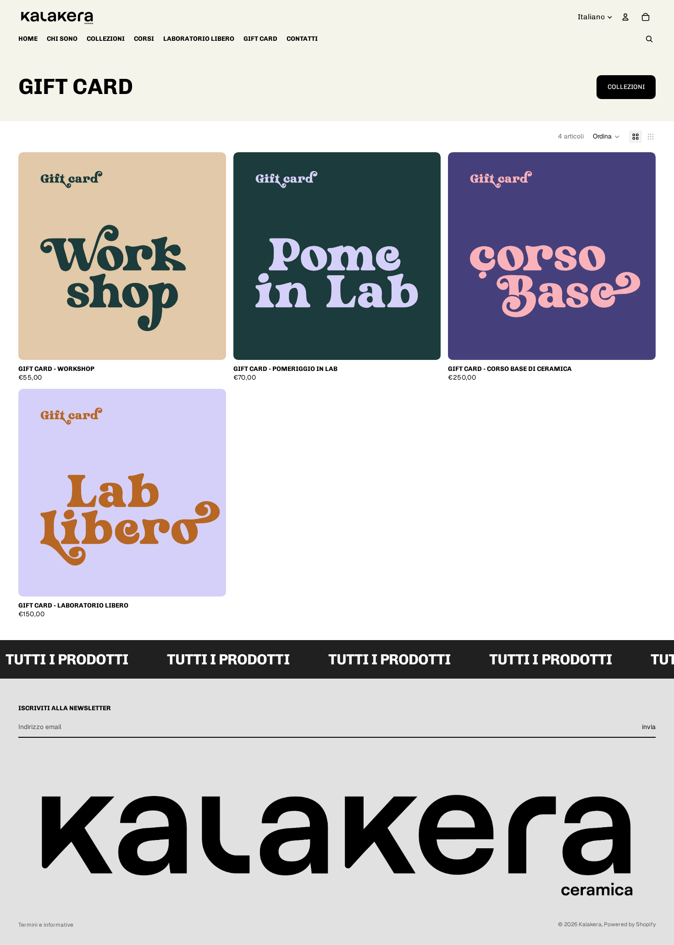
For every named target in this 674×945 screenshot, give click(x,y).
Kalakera (590, 924)
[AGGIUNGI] (212, 345)
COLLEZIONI (626, 87)
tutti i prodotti (220, 659)
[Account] (625, 17)
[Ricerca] (649, 39)
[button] (606, 137)
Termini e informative (45, 924)
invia (649, 727)
